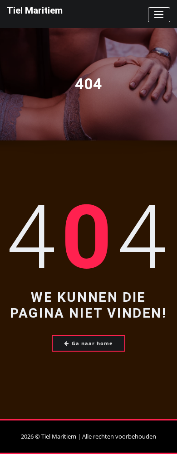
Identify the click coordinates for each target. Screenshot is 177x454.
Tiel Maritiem (35, 10)
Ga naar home (92, 343)
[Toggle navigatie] (159, 14)
